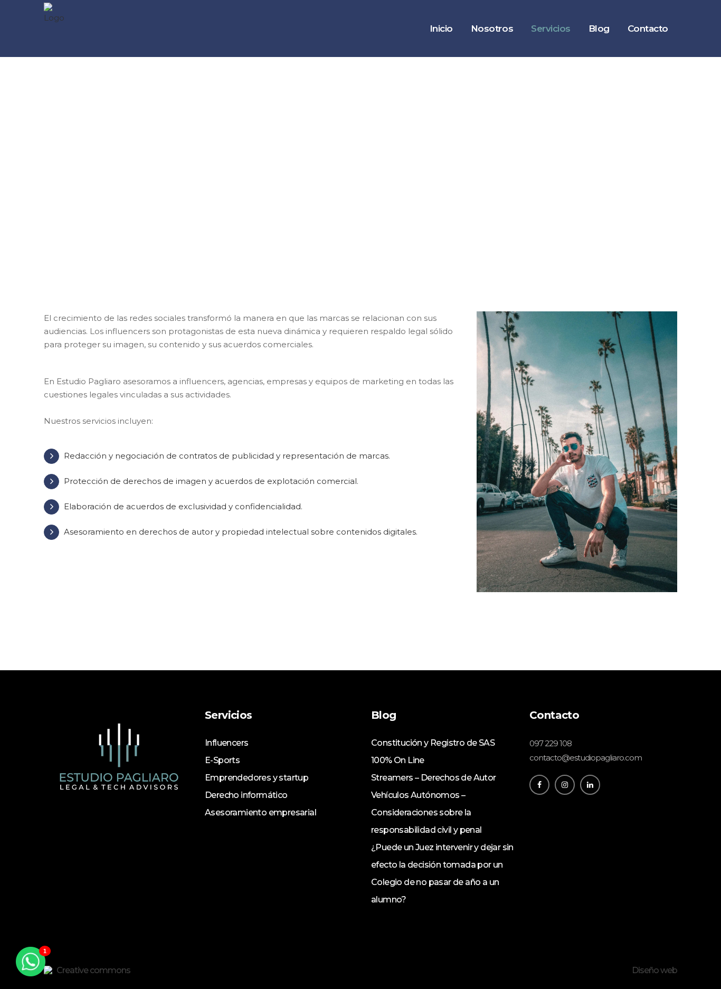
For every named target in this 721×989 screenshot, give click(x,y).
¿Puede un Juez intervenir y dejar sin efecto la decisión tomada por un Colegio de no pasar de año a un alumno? (442, 873)
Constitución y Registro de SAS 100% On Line (433, 751)
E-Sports (222, 760)
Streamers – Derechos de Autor (433, 778)
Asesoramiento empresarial (260, 812)
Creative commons (93, 970)
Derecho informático (246, 795)
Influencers (226, 743)
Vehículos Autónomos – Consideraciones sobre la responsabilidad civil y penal (426, 812)
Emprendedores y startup (256, 778)
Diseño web (654, 970)
